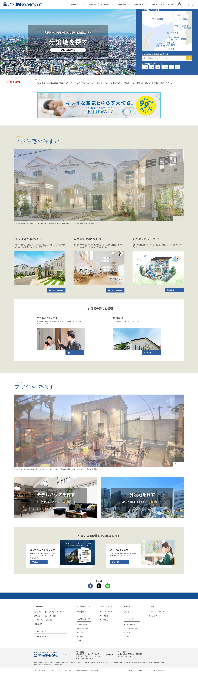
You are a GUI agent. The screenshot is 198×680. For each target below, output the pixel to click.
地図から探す (38, 624)
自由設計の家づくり (123, 4)
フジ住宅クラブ (128, 637)
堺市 (158, 67)
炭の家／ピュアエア (140, 4)
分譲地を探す (75, 4)
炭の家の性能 (104, 616)
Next (181, 218)
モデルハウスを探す (90, 4)
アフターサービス (129, 633)
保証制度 (79, 641)
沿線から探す (50, 620)
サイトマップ (68, 671)
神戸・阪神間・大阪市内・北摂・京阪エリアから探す (49, 612)
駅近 (177, 67)
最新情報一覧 (153, 616)
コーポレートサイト (39, 671)
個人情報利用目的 (82, 671)
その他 (151, 606)
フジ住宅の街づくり (106, 4)
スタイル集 (80, 633)
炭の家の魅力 (104, 620)
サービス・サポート (167, 4)
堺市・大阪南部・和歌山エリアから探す (45, 616)
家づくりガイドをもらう (156, 612)
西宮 (171, 67)
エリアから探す (38, 620)
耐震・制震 (80, 637)
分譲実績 (154, 4)
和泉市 (165, 67)
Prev (175, 218)
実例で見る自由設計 (83, 629)
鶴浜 (151, 67)
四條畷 (145, 67)
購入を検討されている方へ (132, 629)
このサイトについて (55, 671)
